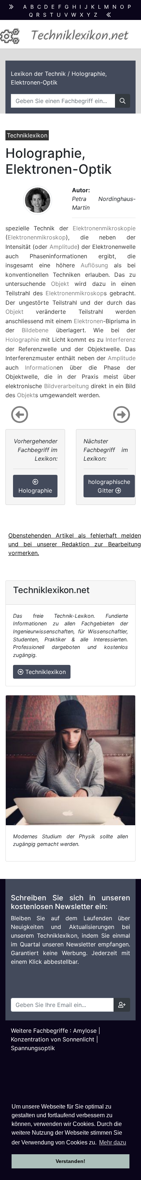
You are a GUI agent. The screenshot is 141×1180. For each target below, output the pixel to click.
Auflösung (94, 265)
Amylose (85, 1030)
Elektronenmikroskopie (104, 228)
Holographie (22, 339)
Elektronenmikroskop (37, 237)
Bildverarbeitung (66, 386)
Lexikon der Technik (38, 73)
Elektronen (88, 321)
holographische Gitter (109, 486)
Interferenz (121, 339)
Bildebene (35, 330)
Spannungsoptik (33, 1048)
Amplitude (63, 246)
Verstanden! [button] (70, 1161)
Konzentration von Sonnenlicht (52, 1039)
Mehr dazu (112, 1142)
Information (40, 367)
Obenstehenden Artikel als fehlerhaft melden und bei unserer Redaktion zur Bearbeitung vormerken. (74, 544)
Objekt (60, 283)
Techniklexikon (45, 671)
